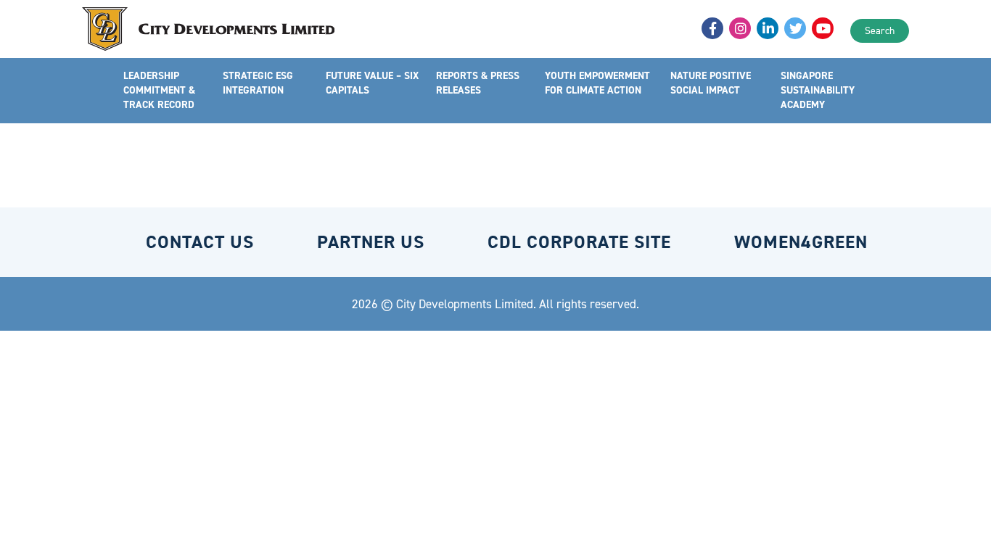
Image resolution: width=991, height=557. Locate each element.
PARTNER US (370, 242)
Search (880, 31)
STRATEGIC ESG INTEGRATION (258, 83)
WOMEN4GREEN (801, 242)
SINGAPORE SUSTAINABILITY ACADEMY (818, 90)
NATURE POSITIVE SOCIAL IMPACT (710, 83)
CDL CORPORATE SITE (579, 242)
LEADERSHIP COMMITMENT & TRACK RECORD (159, 90)
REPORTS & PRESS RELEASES (477, 83)
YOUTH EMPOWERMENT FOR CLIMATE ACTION (597, 83)
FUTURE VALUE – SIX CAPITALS (372, 83)
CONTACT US (200, 242)
